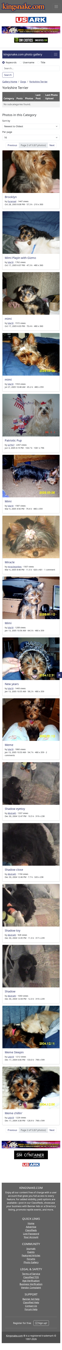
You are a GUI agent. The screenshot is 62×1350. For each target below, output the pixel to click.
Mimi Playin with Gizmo (20, 258)
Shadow (10, 991)
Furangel (12, 201)
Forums (31, 1258)
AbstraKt (12, 813)
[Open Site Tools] (59, 675)
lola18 (10, 262)
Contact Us (31, 1305)
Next (52, 145)
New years (12, 684)
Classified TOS (31, 1277)
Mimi (8, 501)
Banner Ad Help (31, 1299)
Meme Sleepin (14, 1052)
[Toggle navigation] (56, 6)
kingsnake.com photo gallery (22, 54)
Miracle (10, 562)
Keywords (11, 62)
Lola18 (11, 1056)
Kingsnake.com (14, 1335)
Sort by (6, 120)
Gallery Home (9, 81)
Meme (9, 745)
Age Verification (31, 1280)
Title (43, 62)
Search (8, 74)
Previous (12, 145)
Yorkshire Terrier (38, 81)
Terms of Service (31, 1273)
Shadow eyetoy (15, 809)
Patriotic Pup (13, 440)
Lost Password (31, 1233)
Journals (31, 1248)
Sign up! (42, 1323)
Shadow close (14, 870)
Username (28, 62)
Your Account (31, 1237)
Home (31, 1223)
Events (31, 1252)
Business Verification (31, 1284)
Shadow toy (12, 930)
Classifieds (31, 1230)
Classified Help (31, 1302)
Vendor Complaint (31, 1287)
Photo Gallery (31, 1262)
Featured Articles (31, 1255)
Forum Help (31, 1309)
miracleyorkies (15, 566)
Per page (7, 132)
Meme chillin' (13, 1113)
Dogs (23, 81)
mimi (8, 319)
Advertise (31, 1226)
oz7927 (11, 445)
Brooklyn (11, 197)
